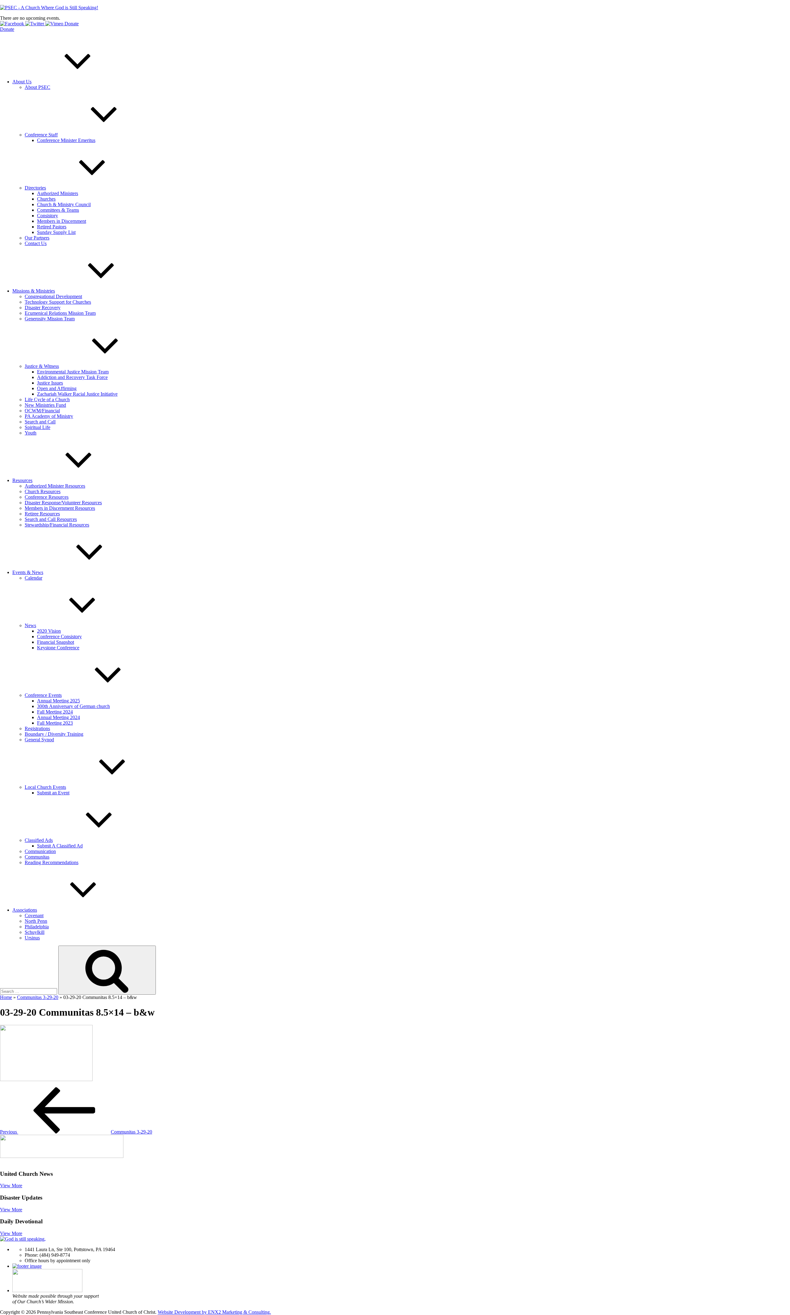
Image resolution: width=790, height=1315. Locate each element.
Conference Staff (41, 134)
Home (6, 997)
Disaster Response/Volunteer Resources (63, 502)
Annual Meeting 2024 (58, 717)
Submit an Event (53, 792)
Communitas (37, 856)
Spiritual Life (37, 427)
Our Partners (37, 237)
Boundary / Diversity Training (54, 734)
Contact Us (36, 243)
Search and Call (40, 421)
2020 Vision (49, 631)
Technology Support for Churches (58, 302)
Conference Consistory (59, 636)
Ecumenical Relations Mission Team (60, 313)
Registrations (37, 728)
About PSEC (37, 87)
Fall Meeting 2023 (55, 723)
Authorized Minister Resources (55, 486)
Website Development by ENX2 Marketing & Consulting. (214, 1312)
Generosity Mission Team (50, 318)
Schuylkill (34, 932)
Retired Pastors (51, 226)
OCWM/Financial (42, 410)
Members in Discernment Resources (60, 508)
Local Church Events (45, 787)
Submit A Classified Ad (60, 845)
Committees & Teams (58, 210)
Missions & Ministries (33, 290)
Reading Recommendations (51, 862)
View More (11, 1185)
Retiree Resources (42, 513)
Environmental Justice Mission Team (73, 371)
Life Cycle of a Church (47, 399)
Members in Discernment (61, 221)
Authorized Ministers (57, 193)
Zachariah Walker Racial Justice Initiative (77, 394)
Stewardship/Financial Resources (57, 524)
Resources (22, 480)
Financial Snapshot (55, 642)
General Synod (39, 739)
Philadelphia (37, 926)
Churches (46, 199)
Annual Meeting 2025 (58, 700)
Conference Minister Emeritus (66, 140)
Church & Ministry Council (64, 204)
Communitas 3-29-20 (37, 997)
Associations (24, 910)
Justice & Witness (42, 366)
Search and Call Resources (51, 519)
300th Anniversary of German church (73, 706)
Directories (35, 187)
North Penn (36, 921)
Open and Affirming (57, 388)
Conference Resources (47, 497)
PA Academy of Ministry (49, 416)
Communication (40, 851)
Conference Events (43, 695)
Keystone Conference (58, 647)
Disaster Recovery (42, 307)
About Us (21, 81)
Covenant (34, 915)
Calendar (33, 578)
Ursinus (32, 937)
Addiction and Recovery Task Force (72, 377)
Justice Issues (50, 382)
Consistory (47, 215)
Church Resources (42, 491)
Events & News (27, 572)
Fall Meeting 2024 (55, 711)
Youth (30, 432)
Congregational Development (53, 296)
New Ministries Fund (45, 405)
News (30, 625)
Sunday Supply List (56, 232)
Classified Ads (39, 840)
